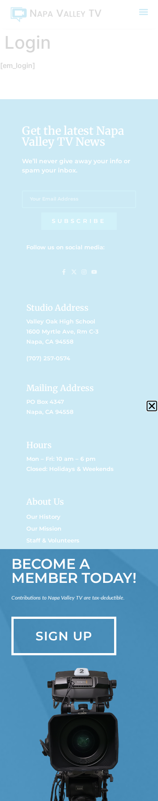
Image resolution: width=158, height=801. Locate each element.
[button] (151, 406)
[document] (79, 400)
